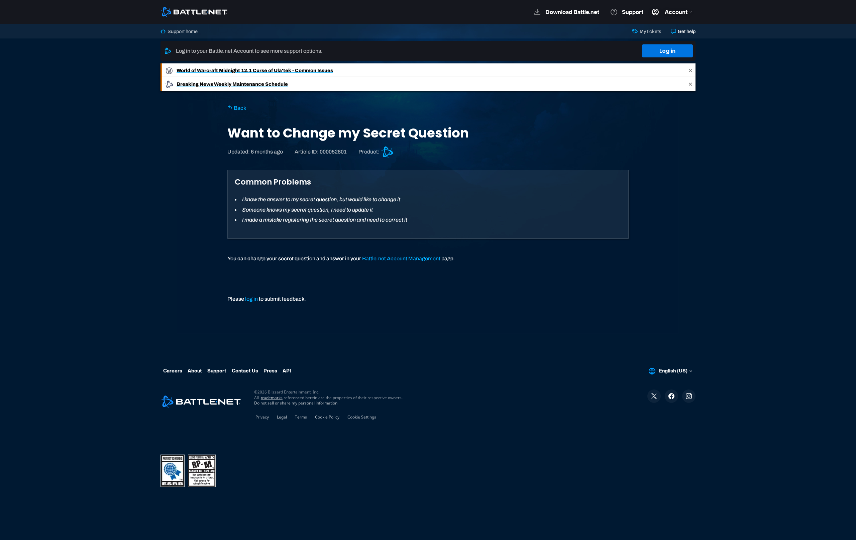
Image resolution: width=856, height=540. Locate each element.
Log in (667, 51)
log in (251, 299)
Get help (686, 31)
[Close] (690, 70)
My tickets (650, 31)
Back (239, 108)
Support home (182, 31)
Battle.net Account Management (401, 258)
